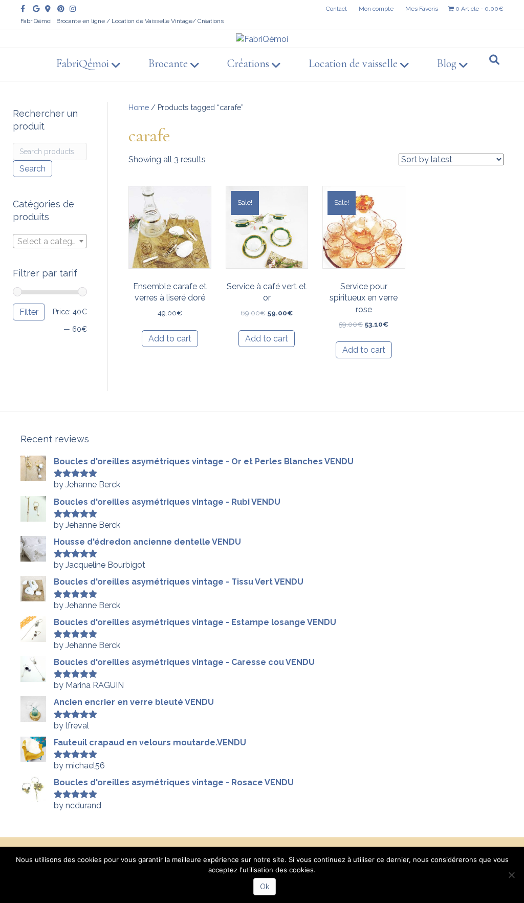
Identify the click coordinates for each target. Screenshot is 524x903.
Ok (264, 887)
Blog (446, 63)
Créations (248, 63)
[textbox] (49, 241)
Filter (28, 312)
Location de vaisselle (353, 63)
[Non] (511, 875)
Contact (336, 8)
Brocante (168, 63)
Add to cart (169, 338)
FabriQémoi (82, 63)
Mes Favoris (421, 8)
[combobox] (50, 241)
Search (32, 169)
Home (138, 107)
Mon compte (376, 8)
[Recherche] (494, 60)
